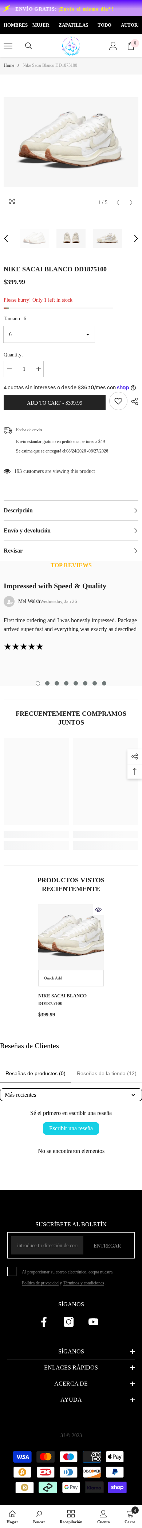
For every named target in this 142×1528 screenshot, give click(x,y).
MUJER (40, 25)
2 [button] (47, 683)
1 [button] (38, 683)
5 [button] (76, 683)
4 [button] (66, 683)
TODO (104, 25)
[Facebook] (44, 1322)
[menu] (8, 46)
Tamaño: (15, 318)
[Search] (28, 46)
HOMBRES (16, 25)
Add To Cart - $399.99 (54, 403)
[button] (117, 202)
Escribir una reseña (71, 1128)
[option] (71, 142)
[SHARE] (132, 401)
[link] (36, 835)
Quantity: (13, 355)
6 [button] (85, 683)
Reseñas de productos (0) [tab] (35, 1073)
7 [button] (94, 683)
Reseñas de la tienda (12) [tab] (107, 1073)
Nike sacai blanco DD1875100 (62, 999)
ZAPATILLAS (73, 25)
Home (9, 65)
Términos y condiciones (83, 1283)
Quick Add (53, 978)
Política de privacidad (40, 1283)
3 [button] (57, 683)
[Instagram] (68, 1322)
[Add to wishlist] (118, 401)
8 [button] (104, 683)
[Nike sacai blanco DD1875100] (71, 937)
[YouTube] (93, 1322)
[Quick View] (98, 909)
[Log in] (113, 46)
